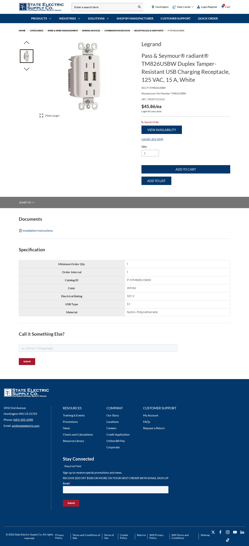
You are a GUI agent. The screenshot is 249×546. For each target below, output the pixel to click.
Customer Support (176, 18)
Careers (111, 428)
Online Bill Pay (115, 440)
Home (22, 30)
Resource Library (73, 440)
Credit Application (118, 434)
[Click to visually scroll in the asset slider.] (26, 43)
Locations (112, 421)
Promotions (70, 421)
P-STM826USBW (176, 30)
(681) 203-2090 (23, 419)
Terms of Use (109, 536)
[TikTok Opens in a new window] (227, 540)
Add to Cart (186, 169)
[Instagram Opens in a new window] (227, 532)
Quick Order (208, 18)
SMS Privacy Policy (156, 536)
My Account (150, 415)
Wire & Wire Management (63, 30)
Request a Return (154, 428)
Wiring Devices (91, 30)
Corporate (113, 447)
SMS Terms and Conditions (180, 536)
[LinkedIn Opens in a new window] (242, 532)
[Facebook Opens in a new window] (220, 532)
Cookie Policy (124, 536)
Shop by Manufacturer (135, 18)
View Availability (161, 130)
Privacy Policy (59, 536)
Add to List (156, 181)
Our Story (112, 415)
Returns (141, 535)
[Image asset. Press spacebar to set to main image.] (26, 56)
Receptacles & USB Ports (149, 30)
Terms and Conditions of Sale (86, 536)
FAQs (146, 421)
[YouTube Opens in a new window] (235, 532)
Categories (36, 30)
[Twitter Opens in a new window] (213, 532)
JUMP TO (25, 202)
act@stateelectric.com (25, 425)
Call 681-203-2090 (152, 139)
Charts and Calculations (78, 434)
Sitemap (205, 535)
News (66, 428)
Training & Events (74, 415)
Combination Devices (117, 30)
